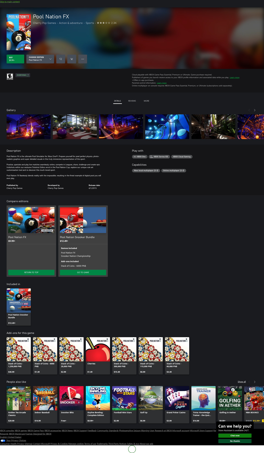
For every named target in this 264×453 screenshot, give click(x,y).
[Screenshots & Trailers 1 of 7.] (29, 126)
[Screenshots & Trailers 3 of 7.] (121, 126)
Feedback (92, 430)
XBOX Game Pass (36, 430)
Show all (242, 381)
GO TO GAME (83, 272)
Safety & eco (133, 443)
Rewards (4, 433)
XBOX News (67, 430)
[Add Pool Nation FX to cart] (71, 59)
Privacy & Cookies (59, 443)
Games (29, 433)
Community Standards (108, 430)
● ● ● (82, 59)
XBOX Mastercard (17, 433)
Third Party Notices (117, 443)
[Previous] (249, 110)
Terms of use (90, 443)
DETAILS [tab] (117, 100)
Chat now (235, 435)
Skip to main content (10, 1)
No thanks (235, 441)
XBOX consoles (7, 430)
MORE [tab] (146, 100)
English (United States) (10, 437)
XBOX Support (80, 430)
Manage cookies (76, 443)
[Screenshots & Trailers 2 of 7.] (75, 126)
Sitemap (28, 443)
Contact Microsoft (41, 443)
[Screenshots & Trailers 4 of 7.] (167, 126)
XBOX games (21, 430)
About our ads (146, 443)
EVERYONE (21, 75)
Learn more (234, 77)
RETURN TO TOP (31, 272)
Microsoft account (180, 430)
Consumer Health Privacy (12, 443)
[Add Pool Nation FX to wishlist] (60, 59)
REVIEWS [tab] (132, 100)
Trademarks (102, 443)
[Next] (254, 110)
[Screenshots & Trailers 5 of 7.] (213, 126)
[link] (19, 307)
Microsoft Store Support (201, 430)
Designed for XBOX (42, 433)
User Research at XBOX (161, 430)
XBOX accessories (52, 430)
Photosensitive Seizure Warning (134, 430)
